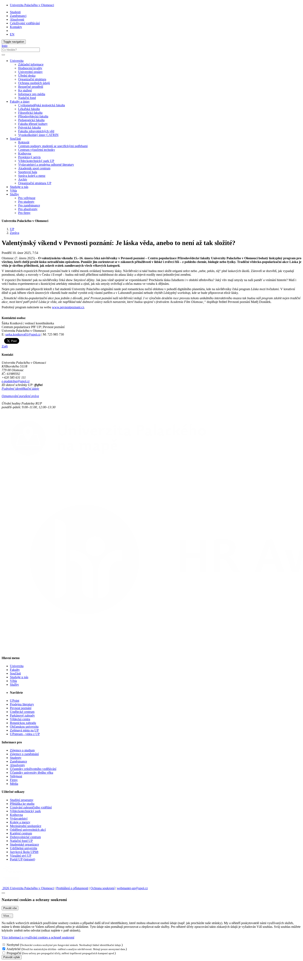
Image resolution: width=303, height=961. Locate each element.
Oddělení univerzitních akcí (28, 829)
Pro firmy (24, 213)
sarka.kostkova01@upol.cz (23, 334)
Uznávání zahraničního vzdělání (31, 807)
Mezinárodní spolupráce (25, 826)
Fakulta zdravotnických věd (36, 131)
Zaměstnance (18, 761)
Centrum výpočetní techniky (36, 149)
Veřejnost (16, 776)
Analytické (13, 949)
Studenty (15, 757)
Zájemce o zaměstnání (24, 754)
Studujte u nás (19, 187)
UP (12, 229)
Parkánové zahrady (22, 715)
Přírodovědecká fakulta (33, 116)
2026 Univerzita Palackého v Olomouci (28, 888)
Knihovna (24, 153)
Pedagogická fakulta (31, 120)
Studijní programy (21, 800)
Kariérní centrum (21, 833)
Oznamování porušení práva (20, 396)
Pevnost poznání (20, 708)
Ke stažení (25, 90)
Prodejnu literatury (22, 704)
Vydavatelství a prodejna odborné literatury (46, 164)
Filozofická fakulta (30, 112)
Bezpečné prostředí (30, 86)
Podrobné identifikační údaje (20, 388)
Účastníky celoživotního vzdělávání (33, 769)
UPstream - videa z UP (25, 734)
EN (12, 34)
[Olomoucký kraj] (16, 873)
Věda (13, 190)
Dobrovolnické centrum (25, 837)
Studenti (15, 12)
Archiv (22, 179)
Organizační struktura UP (34, 183)
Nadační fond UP (21, 840)
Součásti (15, 673)
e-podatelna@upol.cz (15, 381)
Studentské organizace (24, 844)
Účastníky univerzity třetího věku (31, 772)
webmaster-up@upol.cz (132, 888)
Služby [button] (14, 194)
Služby (14, 684)
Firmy (14, 780)
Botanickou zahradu (23, 723)
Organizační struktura (32, 79)
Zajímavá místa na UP (24, 730)
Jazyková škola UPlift (24, 852)
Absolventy (17, 765)
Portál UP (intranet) (22, 859)
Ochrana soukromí (102, 888)
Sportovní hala (27, 172)
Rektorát (23, 142)
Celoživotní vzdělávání (25, 23)
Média (14, 783)
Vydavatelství (18, 818)
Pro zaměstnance (29, 205)
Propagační (14, 953)
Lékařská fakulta (29, 109)
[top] (3, 893)
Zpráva (14, 233)
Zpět (5, 346)
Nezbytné (13, 945)
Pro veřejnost (26, 198)
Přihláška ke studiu (22, 803)
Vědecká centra (20, 719)
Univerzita (16, 666)
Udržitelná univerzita (23, 848)
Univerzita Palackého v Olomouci (32, 5)
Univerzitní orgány (30, 72)
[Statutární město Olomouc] (11, 884)
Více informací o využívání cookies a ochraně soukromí (38, 937)
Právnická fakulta (29, 127)
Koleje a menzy (20, 822)
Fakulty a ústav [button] (20, 101)
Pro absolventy (28, 209)
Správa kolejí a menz (31, 175)
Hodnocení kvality (30, 68)
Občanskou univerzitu (24, 726)
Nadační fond (27, 98)
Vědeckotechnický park (25, 811)
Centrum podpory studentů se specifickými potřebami (53, 146)
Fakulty (15, 669)
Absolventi (17, 19)
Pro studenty (26, 201)
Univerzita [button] (16, 60)
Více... (7, 915)
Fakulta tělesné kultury (33, 124)
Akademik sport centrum (34, 168)
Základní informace (30, 64)
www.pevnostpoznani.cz (68, 307)
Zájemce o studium (22, 750)
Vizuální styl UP (20, 855)
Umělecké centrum (22, 711)
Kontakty (16, 27)
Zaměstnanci (18, 16)
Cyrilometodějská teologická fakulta (41, 105)
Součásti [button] (15, 138)
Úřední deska (26, 75)
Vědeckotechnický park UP (36, 161)
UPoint (14, 700)
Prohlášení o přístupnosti (72, 888)
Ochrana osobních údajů (34, 83)
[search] (3, 54)
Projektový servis (29, 157)
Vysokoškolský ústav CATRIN (38, 135)
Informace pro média (31, 94)
